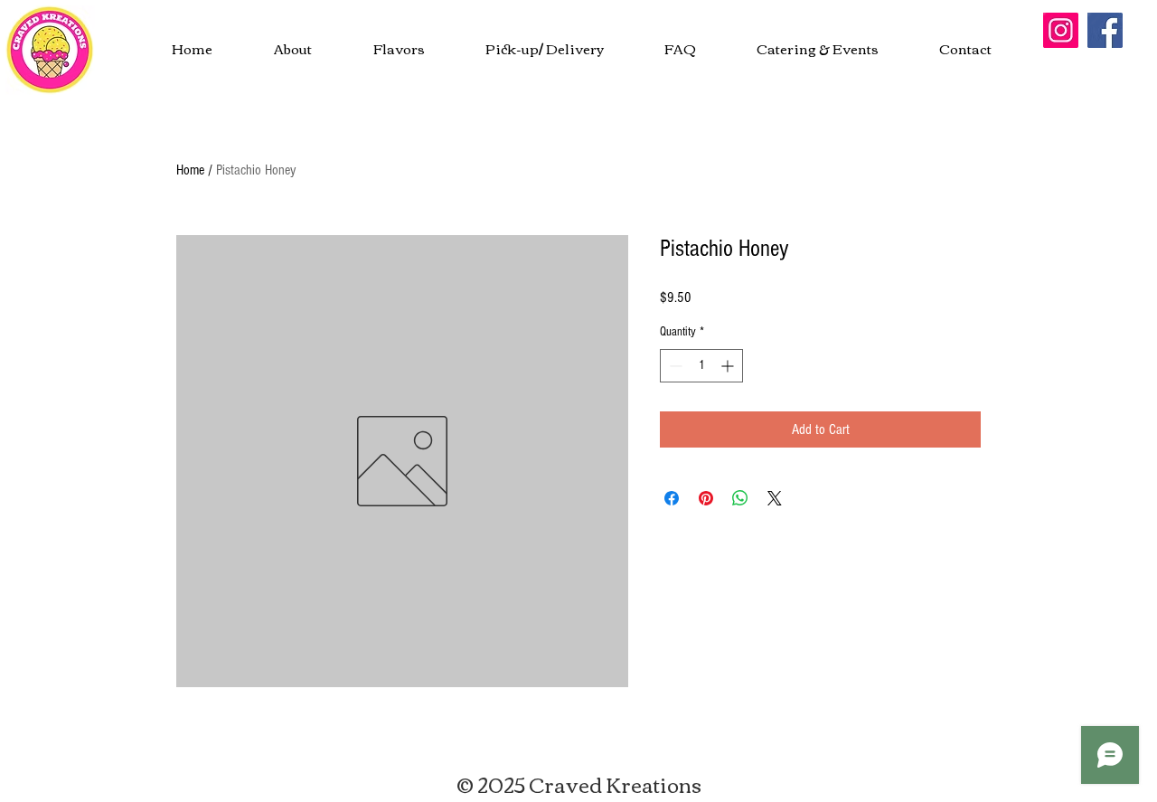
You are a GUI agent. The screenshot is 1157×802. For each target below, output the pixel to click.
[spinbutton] (701, 366)
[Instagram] (1060, 30)
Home (190, 170)
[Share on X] (774, 498)
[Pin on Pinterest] (706, 498)
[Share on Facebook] (671, 498)
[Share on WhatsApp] (740, 498)
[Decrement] (674, 366)
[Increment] (729, 366)
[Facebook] (1105, 30)
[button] (817, 48)
